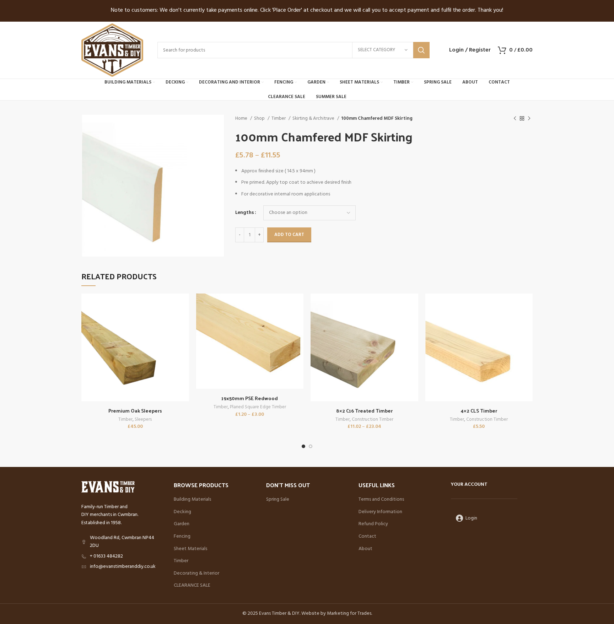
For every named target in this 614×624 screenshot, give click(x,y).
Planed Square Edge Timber (258, 407)
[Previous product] (514, 118)
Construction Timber (372, 419)
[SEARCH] (421, 50)
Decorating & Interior (196, 573)
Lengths (244, 213)
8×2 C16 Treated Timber (364, 410)
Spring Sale (277, 499)
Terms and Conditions (381, 499)
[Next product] (529, 118)
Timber (279, 118)
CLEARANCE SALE (192, 585)
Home (241, 118)
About (365, 549)
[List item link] (122, 556)
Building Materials (192, 499)
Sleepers (143, 419)
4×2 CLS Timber (478, 410)
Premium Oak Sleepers (135, 410)
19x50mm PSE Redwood (249, 398)
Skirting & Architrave (313, 118)
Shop (260, 118)
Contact (367, 536)
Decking (182, 512)
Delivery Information (380, 512)
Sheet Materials (190, 549)
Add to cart (289, 234)
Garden (181, 524)
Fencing (182, 536)
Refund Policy (373, 524)
